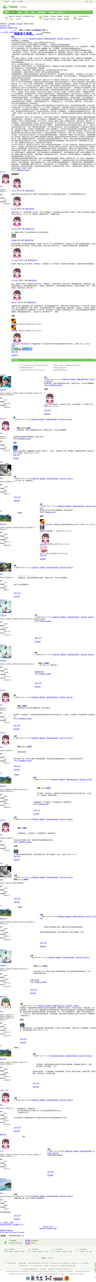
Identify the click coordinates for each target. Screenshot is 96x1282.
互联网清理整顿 (22, 1263)
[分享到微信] (12, 348)
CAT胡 (46, 404)
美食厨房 (59, 16)
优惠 (75, 19)
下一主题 (10, 32)
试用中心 (86, 16)
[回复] (15, 27)
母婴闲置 (80, 19)
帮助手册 (11, 1251)
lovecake (14, 209)
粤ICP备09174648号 (56, 1263)
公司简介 (34, 1251)
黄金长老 (3, 524)
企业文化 (46, 1251)
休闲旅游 (45, 16)
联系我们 (64, 1251)
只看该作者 (32, 39)
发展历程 (40, 1251)
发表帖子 (10, 1230)
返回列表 (3, 27)
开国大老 (3, 390)
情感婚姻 (66, 19)
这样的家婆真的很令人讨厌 (26, 367)
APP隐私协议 (81, 1274)
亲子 (6, 19)
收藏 (13, 346)
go (14, 30)
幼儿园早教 (25, 16)
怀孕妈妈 (18, 16)
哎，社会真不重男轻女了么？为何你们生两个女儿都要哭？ (34, 365)
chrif (1, 462)
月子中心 (18, 19)
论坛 (13, 12)
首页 (6, 12)
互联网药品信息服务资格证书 (30, 1269)
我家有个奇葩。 (24, 33)
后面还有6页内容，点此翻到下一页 (11, 1224)
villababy (2, 562)
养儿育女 (32, 16)
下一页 (7, 26)
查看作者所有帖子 (50, 39)
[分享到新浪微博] (20, 348)
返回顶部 (14, 355)
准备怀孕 (11, 16)
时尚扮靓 (66, 16)
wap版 (13, 1)
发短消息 (60, 39)
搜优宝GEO (51, 1258)
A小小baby (14, 260)
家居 (32, 12)
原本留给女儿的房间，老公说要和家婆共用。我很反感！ (67, 365)
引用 (16, 352)
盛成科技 (46, 1265)
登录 (87, 1)
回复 (12, 352)
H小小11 (3, 171)
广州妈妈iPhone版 (49, 512)
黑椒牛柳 (3, 996)
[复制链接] (39, 34)
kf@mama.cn (53, 1271)
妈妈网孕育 (35, 1240)
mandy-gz (3, 600)
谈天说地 (45, 19)
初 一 (1, 186)
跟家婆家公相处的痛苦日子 (60, 367)
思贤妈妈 (14, 324)
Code (18, 1232)
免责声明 (16, 1251)
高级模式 (3, 1230)
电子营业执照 (43, 1269)
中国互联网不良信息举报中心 (82, 1271)
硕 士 (1, 478)
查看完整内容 (29, 190)
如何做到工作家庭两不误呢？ (60, 370)
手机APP (7, 1)
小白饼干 (3, 375)
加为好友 (67, 39)
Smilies (22, 1232)
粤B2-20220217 (45, 1263)
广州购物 (52, 16)
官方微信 (20, 1)
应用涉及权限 (73, 1274)
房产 (26, 12)
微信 (90, 1251)
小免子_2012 (15, 344)
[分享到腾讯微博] (23, 348)
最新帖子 (40, 39)
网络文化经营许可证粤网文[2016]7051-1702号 (59, 1269)
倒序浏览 (38, 30)
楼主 (12, 36)
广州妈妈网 (11, 24)
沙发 (45, 377)
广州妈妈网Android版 (22, 170)
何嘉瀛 (13, 240)
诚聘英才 (58, 1251)
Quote (14, 1232)
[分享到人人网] (27, 348)
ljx (1, 511)
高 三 (1, 1011)
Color (3, 1232)
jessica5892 (43, 544)
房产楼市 (52, 19)
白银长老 (3, 615)
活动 (19, 12)
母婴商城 (52, 12)
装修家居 (59, 19)
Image (7, 1232)
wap (87, 1251)
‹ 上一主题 (3, 32)
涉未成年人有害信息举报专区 (65, 1271)
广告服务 (70, 1251)
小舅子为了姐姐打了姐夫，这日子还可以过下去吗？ (32, 370)
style (41, 553)
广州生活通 (80, 16)
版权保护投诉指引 (71, 1265)
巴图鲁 (15, 451)
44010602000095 (23, 1265)
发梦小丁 (14, 302)
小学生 (11, 19)
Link (10, 1232)
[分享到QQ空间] (16, 348)
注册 (91, 1)
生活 (40, 19)
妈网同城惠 (41, 12)
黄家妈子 (43, 531)
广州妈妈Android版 (44, 621)
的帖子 (25, 428)
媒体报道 (22, 1251)
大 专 (1, 1151)
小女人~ (14, 190)
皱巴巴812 (3, 1134)
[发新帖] (9, 27)
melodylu (3, 1178)
